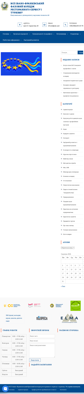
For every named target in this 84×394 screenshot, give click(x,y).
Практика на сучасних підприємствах (70, 210)
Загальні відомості (20, 34)
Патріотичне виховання (71, 185)
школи (13, 318)
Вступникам (61, 34)
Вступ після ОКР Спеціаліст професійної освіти (72, 66)
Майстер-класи (68, 159)
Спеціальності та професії (42, 34)
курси (8, 318)
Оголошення (67, 180)
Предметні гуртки (69, 221)
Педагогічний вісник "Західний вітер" (70, 191)
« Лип (63, 286)
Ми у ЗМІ (66, 167)
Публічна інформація (11, 40)
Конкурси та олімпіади (70, 150)
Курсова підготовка (69, 154)
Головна (6, 34)
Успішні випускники (70, 230)
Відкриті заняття (68, 133)
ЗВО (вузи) (10, 315)
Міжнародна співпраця (71, 172)
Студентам (74, 34)
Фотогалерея (67, 234)
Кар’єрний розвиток (31, 40)
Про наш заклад (68, 225)
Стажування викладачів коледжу (71, 74)
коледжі (17, 315)
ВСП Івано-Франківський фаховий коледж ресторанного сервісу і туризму (27, 8)
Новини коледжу (68, 176)
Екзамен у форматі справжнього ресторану (71, 86)
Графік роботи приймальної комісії (44, 390)
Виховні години (68, 114)
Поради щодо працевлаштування (69, 203)
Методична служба (69, 163)
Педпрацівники (68, 197)
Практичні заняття (69, 217)
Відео (65, 129)
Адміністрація (68, 109)
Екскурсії (66, 138)
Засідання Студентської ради (72, 80)
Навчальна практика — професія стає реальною (71, 94)
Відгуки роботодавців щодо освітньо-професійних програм (72, 121)
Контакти (63, 390)
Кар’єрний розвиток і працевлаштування (70, 144)
